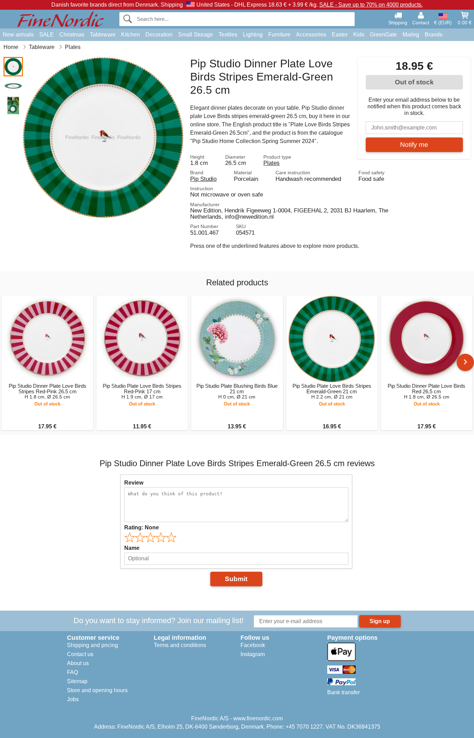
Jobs (73, 699)
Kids (358, 34)
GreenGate (383, 34)
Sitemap (77, 681)
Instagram (252, 654)
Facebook (252, 645)
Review (133, 483)
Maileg (411, 34)
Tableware (103, 34)
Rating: (141, 527)
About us (78, 663)
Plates (271, 162)
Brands (433, 34)
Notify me (414, 144)
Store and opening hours (97, 690)
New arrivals (18, 34)
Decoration (158, 34)
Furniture (279, 34)
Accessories (311, 34)
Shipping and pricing (92, 645)
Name (131, 548)
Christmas (71, 34)
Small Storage (195, 34)
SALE (46, 34)
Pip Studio (203, 178)
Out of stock (414, 82)
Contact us (80, 654)
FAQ (72, 672)
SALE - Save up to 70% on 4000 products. (371, 5)
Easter (340, 34)
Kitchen (130, 34)
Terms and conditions (180, 645)
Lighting (253, 34)
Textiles (228, 34)
